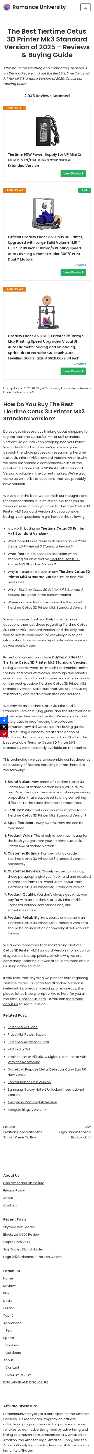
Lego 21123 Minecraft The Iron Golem (32, 1256)
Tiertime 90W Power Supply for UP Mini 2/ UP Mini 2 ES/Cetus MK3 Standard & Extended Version (45, 160)
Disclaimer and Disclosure (23, 1183)
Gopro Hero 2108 (16, 1242)
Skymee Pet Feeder (19, 1227)
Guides (9, 1308)
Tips (8, 1330)
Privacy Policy (14, 1190)
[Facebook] (4, 720)
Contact (10, 1205)
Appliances (12, 1323)
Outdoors (13, 1352)
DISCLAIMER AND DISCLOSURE (25, 1382)
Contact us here (32, 998)
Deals (7, 1300)
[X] (4, 727)
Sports (8, 1337)
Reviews (9, 1285)
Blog (6, 1293)
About (8, 1197)
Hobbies (12, 1345)
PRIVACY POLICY (18, 1375)
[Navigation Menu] (85, 7)
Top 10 (8, 1315)
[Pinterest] (4, 733)
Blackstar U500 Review (21, 1234)
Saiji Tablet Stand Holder (23, 1249)
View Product (73, 173)
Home (8, 1278)
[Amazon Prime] (80, 266)
